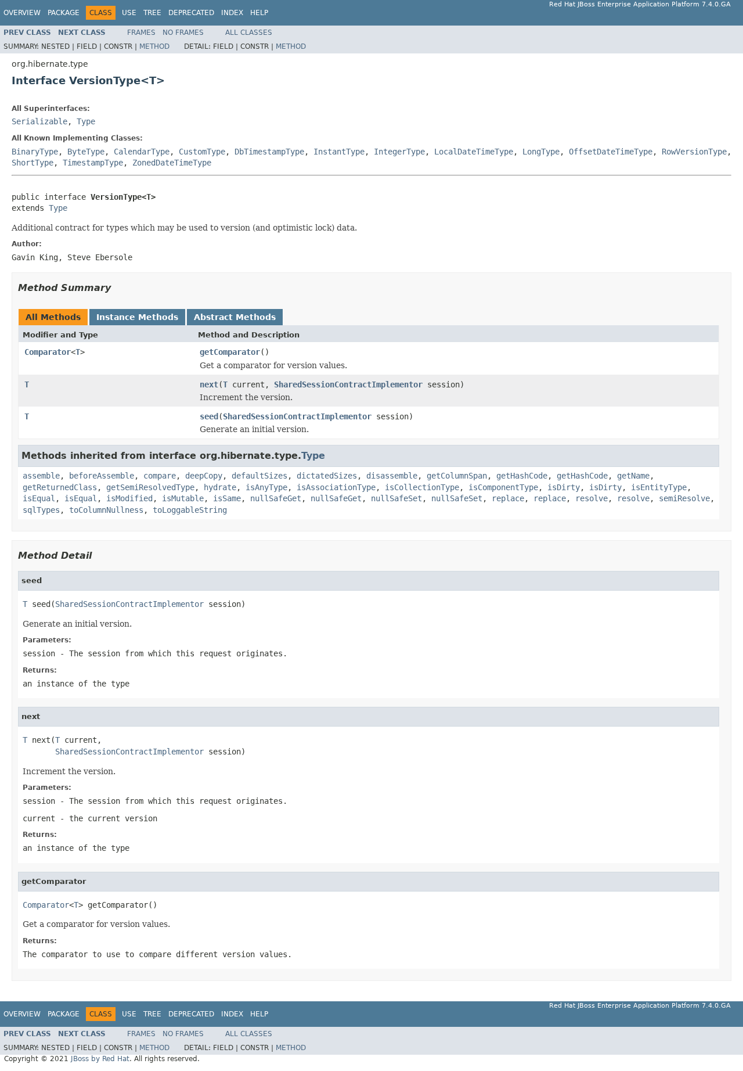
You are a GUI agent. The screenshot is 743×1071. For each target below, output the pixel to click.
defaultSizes (259, 475)
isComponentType (503, 487)
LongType (541, 151)
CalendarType (141, 151)
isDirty (563, 487)
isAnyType (266, 487)
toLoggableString (190, 510)
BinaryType (35, 151)
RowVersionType (694, 151)
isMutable (183, 498)
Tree (152, 13)
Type (86, 121)
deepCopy (203, 475)
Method (154, 46)
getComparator (230, 352)
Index (232, 13)
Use (129, 13)
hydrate (220, 487)
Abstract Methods (235, 317)
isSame (227, 498)
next (209, 384)
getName (633, 475)
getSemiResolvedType (150, 487)
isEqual (39, 498)
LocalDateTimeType (473, 151)
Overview (22, 13)
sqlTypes (41, 510)
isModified (129, 498)
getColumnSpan (457, 475)
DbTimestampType (269, 151)
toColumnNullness (106, 510)
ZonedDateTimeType (171, 162)
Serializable (39, 121)
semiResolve (684, 498)
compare (159, 475)
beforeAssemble (101, 475)
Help (259, 13)
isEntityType (659, 487)
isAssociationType (336, 487)
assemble (41, 475)
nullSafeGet (275, 498)
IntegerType (399, 151)
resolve (591, 498)
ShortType (32, 162)
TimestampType (93, 162)
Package (64, 13)
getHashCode (521, 475)
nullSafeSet (396, 498)
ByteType (85, 151)
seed (209, 416)
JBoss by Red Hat (100, 1059)
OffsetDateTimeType (610, 151)
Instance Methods (137, 317)
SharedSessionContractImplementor (348, 384)
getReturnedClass (60, 487)
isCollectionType (422, 487)
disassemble (391, 475)
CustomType (202, 151)
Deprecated (191, 13)
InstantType (339, 151)
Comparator (47, 352)
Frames (141, 32)
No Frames (183, 32)
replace (508, 498)
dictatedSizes (327, 475)
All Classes (248, 32)
